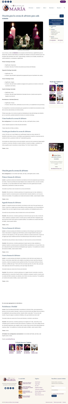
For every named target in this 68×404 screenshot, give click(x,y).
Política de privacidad (57, 402)
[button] (64, 7)
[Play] (56, 147)
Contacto (64, 402)
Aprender (38, 7)
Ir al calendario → (53, 41)
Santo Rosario (37, 382)
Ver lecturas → (60, 41)
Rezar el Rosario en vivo (39, 394)
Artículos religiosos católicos (40, 391)
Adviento (15, 52)
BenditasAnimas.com (56, 168)
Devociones (51, 7)
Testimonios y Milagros (39, 389)
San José (36, 385)
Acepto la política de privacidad (58, 393)
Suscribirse (63, 1)
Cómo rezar (31, 7)
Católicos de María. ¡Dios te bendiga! (11, 402)
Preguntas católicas (38, 387)
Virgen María (37, 383)
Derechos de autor (49, 402)
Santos (44, 7)
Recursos (59, 7)
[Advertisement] (23, 159)
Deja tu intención (38, 392)
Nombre (53, 386)
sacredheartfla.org (10, 339)
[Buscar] (62, 15)
